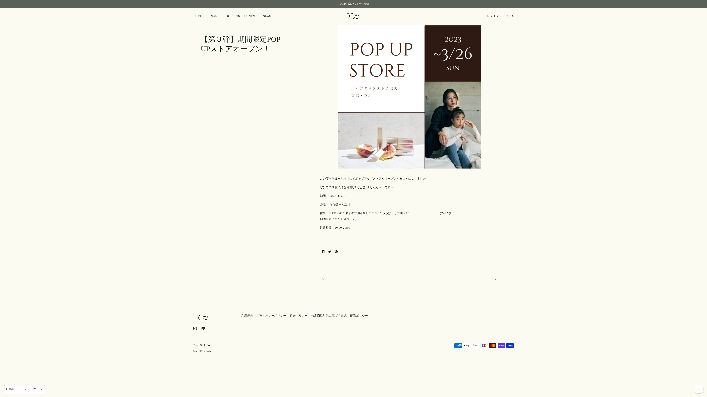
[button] (502, 16)
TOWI (207, 345)
